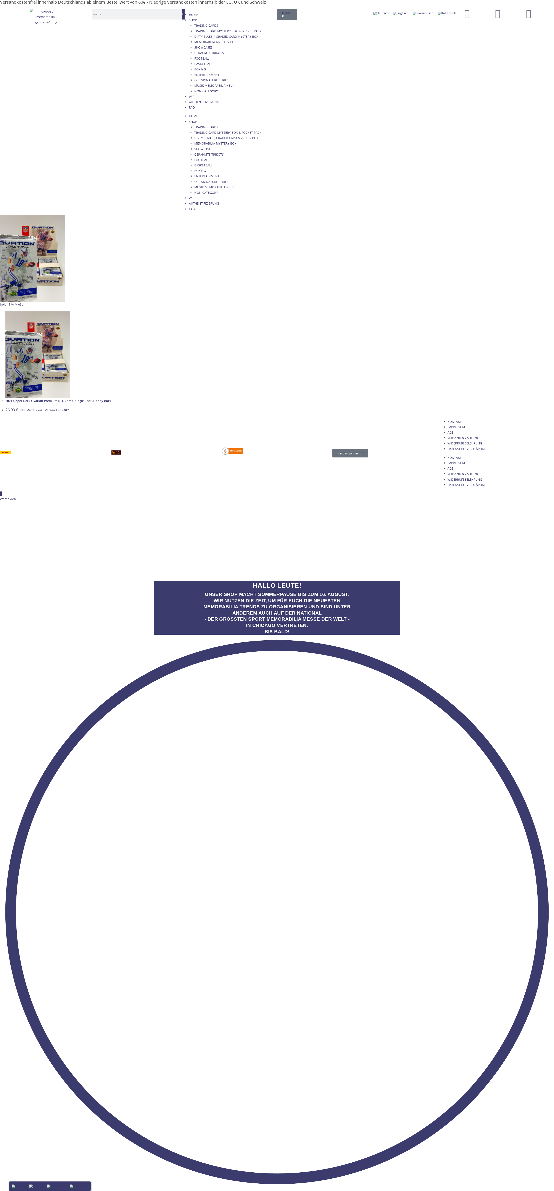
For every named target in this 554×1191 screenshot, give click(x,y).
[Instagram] (528, 14)
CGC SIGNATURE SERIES (211, 80)
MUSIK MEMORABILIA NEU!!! (214, 85)
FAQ (192, 107)
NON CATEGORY (206, 91)
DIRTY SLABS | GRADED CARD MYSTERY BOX (226, 36)
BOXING (200, 69)
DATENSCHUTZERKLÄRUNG (467, 449)
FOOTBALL (201, 58)
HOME (193, 15)
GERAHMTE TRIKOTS (209, 53)
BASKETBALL (203, 64)
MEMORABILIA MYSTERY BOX (215, 42)
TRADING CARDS (206, 25)
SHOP (193, 20)
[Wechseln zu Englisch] (401, 13)
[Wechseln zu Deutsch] (381, 13)
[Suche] (183, 14)
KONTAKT (455, 422)
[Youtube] (497, 14)
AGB (451, 432)
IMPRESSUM (456, 427)
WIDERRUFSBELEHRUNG (465, 443)
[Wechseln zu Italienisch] (447, 13)
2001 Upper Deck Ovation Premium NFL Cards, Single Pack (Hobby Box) (58, 401)
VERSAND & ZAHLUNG (463, 438)
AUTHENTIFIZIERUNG (204, 102)
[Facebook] (467, 14)
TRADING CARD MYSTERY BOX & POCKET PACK (227, 31)
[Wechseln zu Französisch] (423, 13)
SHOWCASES (203, 47)
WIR (192, 96)
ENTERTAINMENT (206, 75)
